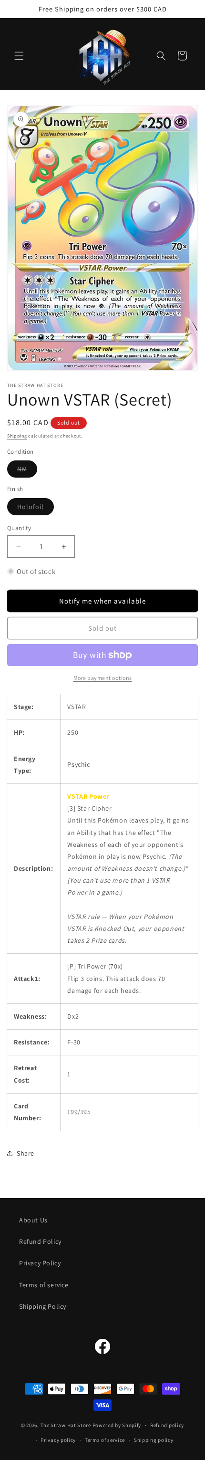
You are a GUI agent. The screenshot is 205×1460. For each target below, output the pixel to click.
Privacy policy (58, 1440)
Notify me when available (102, 600)
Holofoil (35, 508)
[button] (19, 55)
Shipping (17, 436)
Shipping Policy (42, 1306)
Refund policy (167, 1425)
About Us (33, 1220)
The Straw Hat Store (66, 1425)
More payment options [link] (102, 677)
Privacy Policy (40, 1263)
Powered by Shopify (117, 1425)
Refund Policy (40, 1241)
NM (27, 471)
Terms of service (44, 1285)
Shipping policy (154, 1440)
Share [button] (25, 1153)
